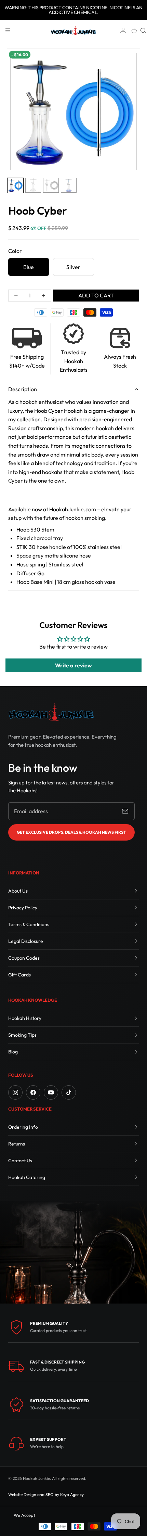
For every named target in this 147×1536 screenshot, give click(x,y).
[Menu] (8, 30)
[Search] (143, 30)
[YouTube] (51, 1092)
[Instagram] (15, 1092)
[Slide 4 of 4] (68, 185)
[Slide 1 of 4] (15, 185)
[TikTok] (69, 1092)
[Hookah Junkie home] (51, 712)
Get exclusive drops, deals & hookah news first (71, 832)
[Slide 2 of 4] (33, 185)
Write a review (73, 665)
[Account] (123, 30)
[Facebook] (33, 1092)
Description (22, 389)
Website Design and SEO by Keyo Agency (46, 1494)
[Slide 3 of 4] (50, 185)
